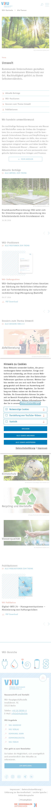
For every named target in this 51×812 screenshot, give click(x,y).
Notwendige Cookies (19, 409)
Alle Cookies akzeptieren (25, 442)
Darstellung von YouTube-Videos (25, 415)
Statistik (13, 422)
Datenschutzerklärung (30, 403)
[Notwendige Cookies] (6, 409)
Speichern (25, 429)
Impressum (42, 448)
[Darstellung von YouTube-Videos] (6, 416)
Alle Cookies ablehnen (26, 436)
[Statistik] (6, 422)
